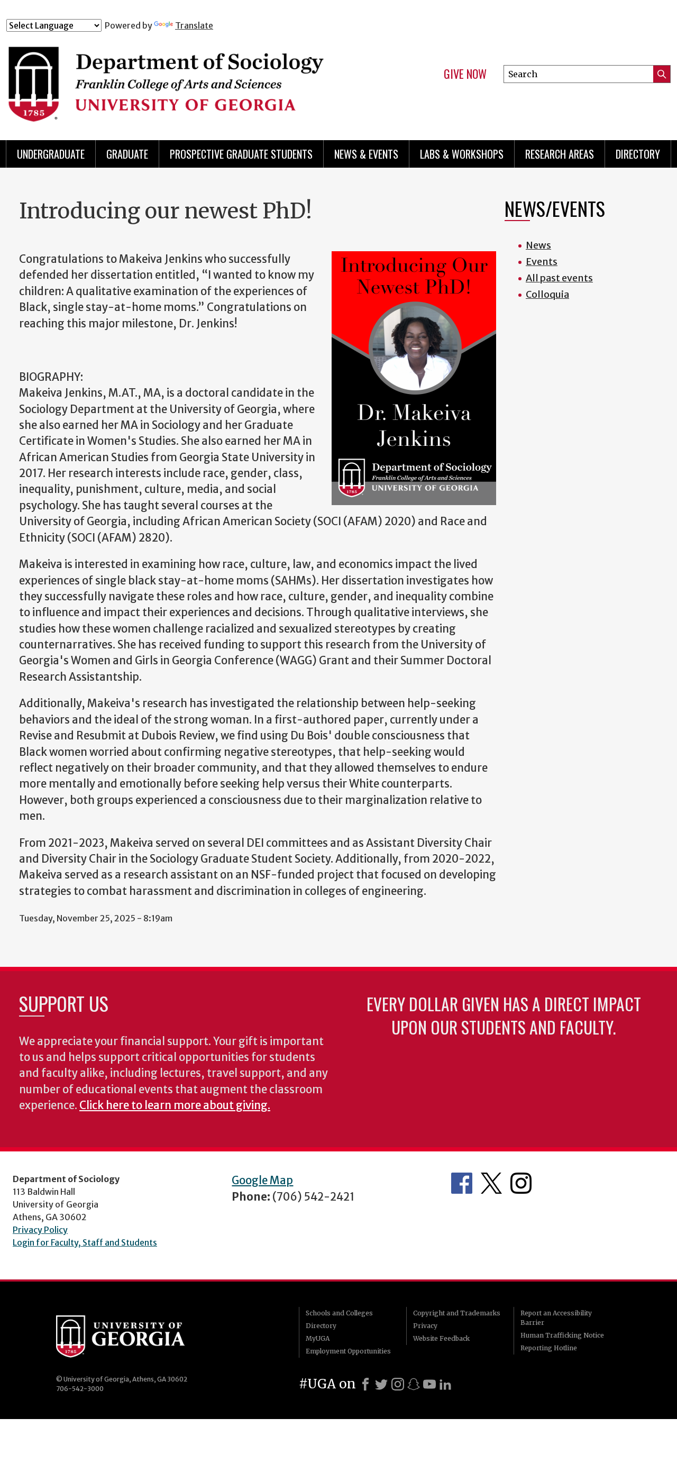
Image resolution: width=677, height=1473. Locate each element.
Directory (638, 154)
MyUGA (318, 1338)
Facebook (461, 1183)
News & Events (366, 154)
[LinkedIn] (445, 1384)
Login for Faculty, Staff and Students (85, 1242)
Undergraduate (51, 154)
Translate (194, 25)
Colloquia (547, 294)
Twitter (491, 1183)
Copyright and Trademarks (456, 1313)
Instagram (521, 1183)
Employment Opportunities (348, 1351)
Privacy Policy (40, 1229)
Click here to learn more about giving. (174, 1105)
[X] (381, 1384)
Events (541, 261)
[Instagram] (397, 1384)
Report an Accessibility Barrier (556, 1317)
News (538, 245)
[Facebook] (365, 1384)
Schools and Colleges (339, 1313)
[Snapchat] (413, 1384)
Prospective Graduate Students (241, 154)
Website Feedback (441, 1338)
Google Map (262, 1180)
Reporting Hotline (548, 1348)
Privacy (425, 1326)
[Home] (189, 78)
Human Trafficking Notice (562, 1335)
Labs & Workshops (462, 154)
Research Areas (559, 154)
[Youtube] (429, 1384)
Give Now (465, 74)
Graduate (127, 154)
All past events (559, 278)
